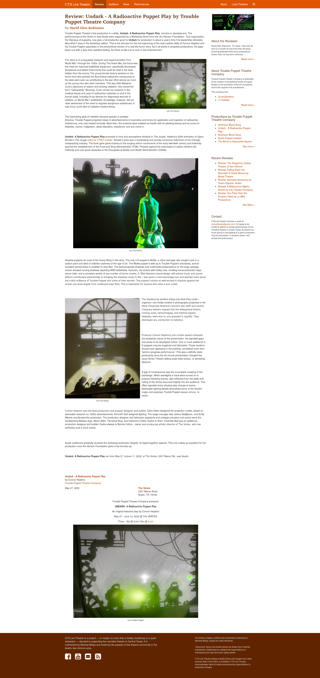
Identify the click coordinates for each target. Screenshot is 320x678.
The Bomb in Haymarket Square (235, 141)
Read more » (248, 59)
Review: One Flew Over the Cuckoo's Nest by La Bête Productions (232, 196)
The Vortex (144, 488)
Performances (141, 4)
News (126, 4)
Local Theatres (240, 4)
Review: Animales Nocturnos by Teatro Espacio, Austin (234, 181)
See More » (249, 204)
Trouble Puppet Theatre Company (83, 483)
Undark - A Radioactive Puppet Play (85, 476)
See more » (249, 146)
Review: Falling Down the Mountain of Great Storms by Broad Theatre (233, 173)
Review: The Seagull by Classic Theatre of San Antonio (234, 164)
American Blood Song (229, 124)
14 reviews (223, 100)
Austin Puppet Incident (230, 138)
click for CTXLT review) (100, 140)
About (224, 4)
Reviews (99, 4)
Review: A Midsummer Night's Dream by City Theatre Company (235, 188)
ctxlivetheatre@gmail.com (223, 224)
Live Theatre (77, 4)
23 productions (226, 96)
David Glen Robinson (87, 28)
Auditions (113, 4)
